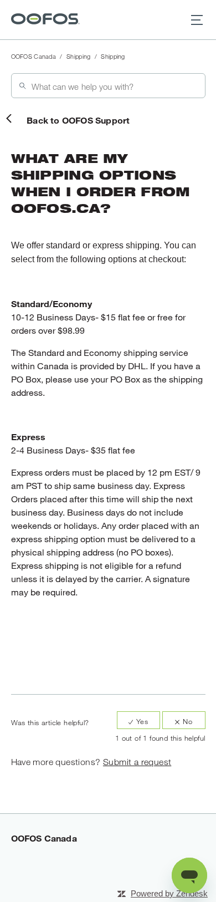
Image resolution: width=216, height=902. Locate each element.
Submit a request (137, 762)
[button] (196, 20)
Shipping (78, 56)
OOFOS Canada (33, 56)
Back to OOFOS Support (78, 120)
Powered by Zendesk (169, 893)
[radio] (138, 720)
